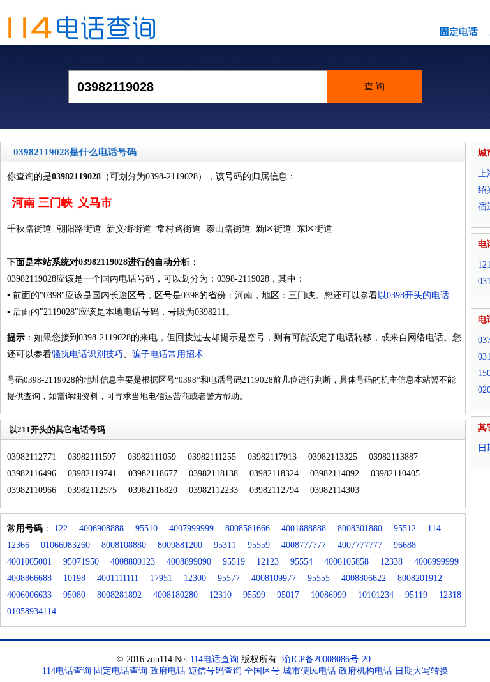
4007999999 (191, 528)
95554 (301, 561)
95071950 (81, 561)
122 (61, 528)
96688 (405, 545)
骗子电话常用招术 (168, 354)
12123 (267, 561)
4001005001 (29, 561)
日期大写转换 (422, 671)
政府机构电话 (365, 671)
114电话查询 (214, 659)
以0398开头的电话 (413, 295)
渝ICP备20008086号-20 (326, 659)
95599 (254, 595)
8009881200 (180, 545)
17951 (161, 578)
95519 (234, 561)
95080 (74, 595)
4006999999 (436, 561)
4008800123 (132, 561)
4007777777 (360, 545)
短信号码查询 (215, 671)
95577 (229, 578)
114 (434, 528)
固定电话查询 (120, 671)
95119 (416, 595)
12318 (450, 595)
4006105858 (346, 561)
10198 (74, 578)
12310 (220, 595)
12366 (18, 545)
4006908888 (101, 528)
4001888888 (303, 528)
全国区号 (262, 671)
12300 (195, 578)
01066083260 (65, 545)
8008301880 (360, 528)
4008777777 (303, 545)
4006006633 (29, 595)
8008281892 (119, 595)
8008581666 (247, 528)
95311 (225, 545)
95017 (288, 595)
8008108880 (123, 545)
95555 (319, 578)
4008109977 (273, 578)
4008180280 (175, 595)
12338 (391, 561)
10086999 (328, 595)
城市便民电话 (309, 671)
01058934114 (31, 611)
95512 (405, 528)
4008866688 (29, 578)
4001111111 (117, 578)
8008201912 (419, 578)
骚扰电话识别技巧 (87, 354)
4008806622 (363, 578)
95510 (146, 528)
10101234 (376, 595)
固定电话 (459, 32)
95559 (259, 545)
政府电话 (168, 671)
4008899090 (189, 561)
